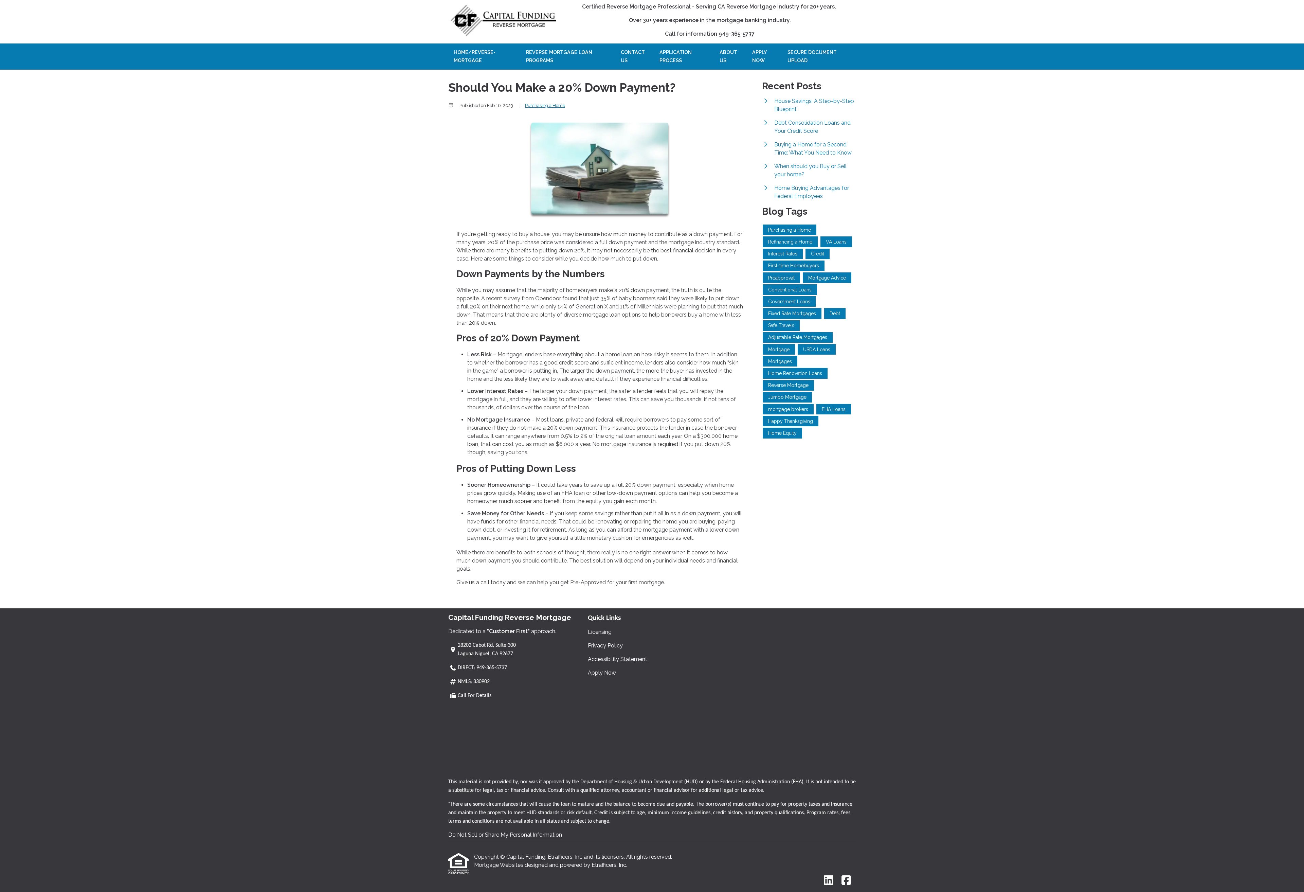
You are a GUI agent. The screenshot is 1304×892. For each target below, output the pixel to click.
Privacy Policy (605, 645)
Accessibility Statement (617, 659)
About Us (728, 56)
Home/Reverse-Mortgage (474, 56)
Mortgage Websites (499, 865)
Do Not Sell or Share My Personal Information (505, 835)
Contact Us (633, 56)
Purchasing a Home (545, 105)
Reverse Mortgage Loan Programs (559, 56)
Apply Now (759, 56)
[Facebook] (846, 881)
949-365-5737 (491, 668)
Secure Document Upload (812, 56)
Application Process (675, 56)
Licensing (600, 632)
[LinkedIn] (828, 881)
